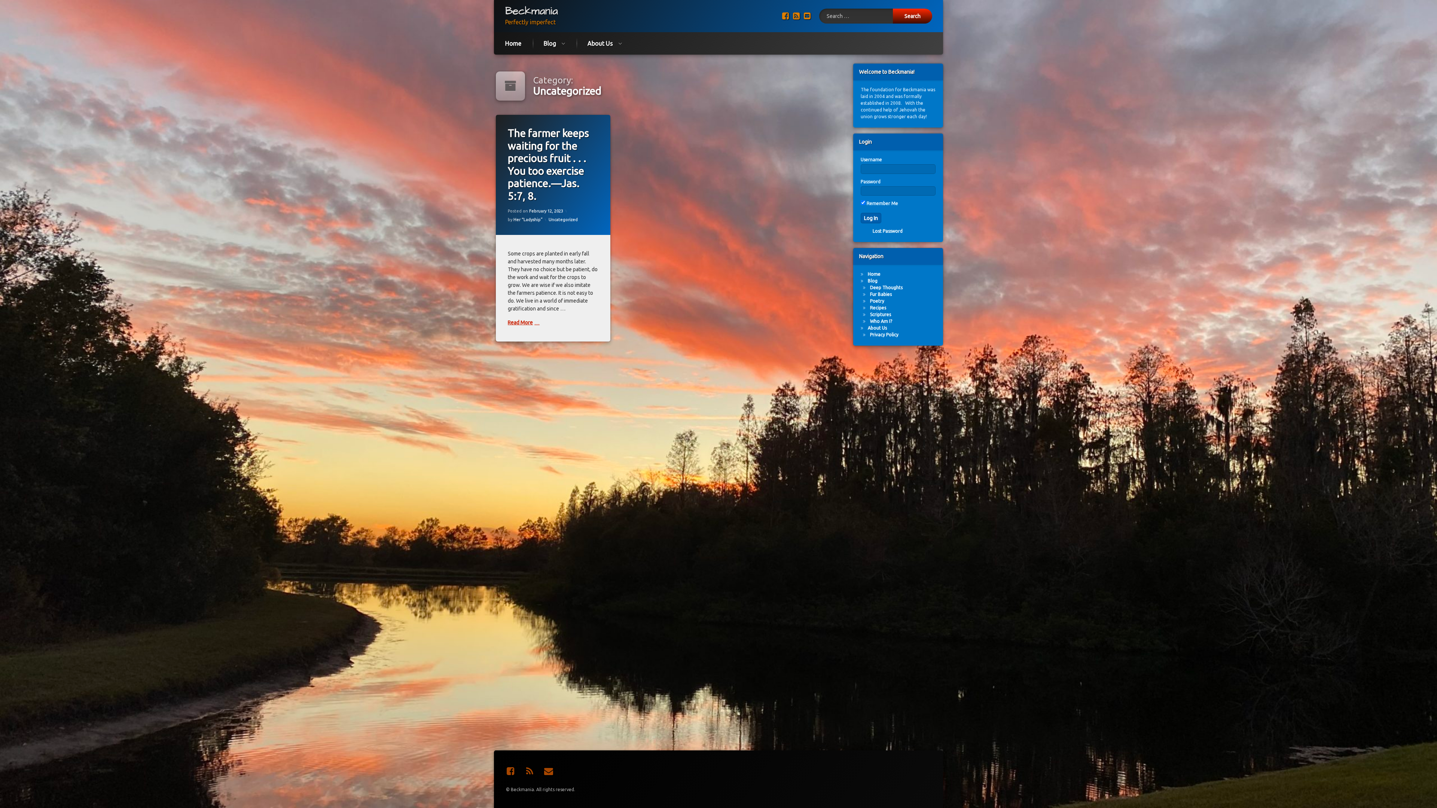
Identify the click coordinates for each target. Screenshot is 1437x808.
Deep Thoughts (886, 287)
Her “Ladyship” (528, 219)
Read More (520, 322)
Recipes (878, 307)
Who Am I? (881, 321)
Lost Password (888, 231)
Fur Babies (881, 294)
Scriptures (880, 314)
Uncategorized (563, 219)
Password (871, 181)
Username (871, 159)
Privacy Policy (884, 334)
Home (513, 43)
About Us (600, 43)
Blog (550, 43)
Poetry (877, 301)
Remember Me (882, 203)
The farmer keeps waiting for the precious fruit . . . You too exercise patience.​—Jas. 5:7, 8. (548, 164)
